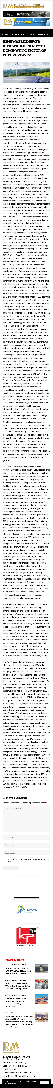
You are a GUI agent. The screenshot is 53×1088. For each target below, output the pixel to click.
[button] (44, 1082)
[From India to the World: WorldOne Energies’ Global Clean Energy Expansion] (41, 984)
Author (7, 965)
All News (14, 1013)
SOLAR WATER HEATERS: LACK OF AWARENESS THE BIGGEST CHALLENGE (18, 971)
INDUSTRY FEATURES (19, 965)
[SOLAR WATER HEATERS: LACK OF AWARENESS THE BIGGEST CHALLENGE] (41, 968)
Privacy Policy (31, 1081)
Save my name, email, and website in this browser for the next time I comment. (27, 860)
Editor (7, 1013)
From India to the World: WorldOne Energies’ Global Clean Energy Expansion (17, 986)
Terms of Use (11, 1084)
